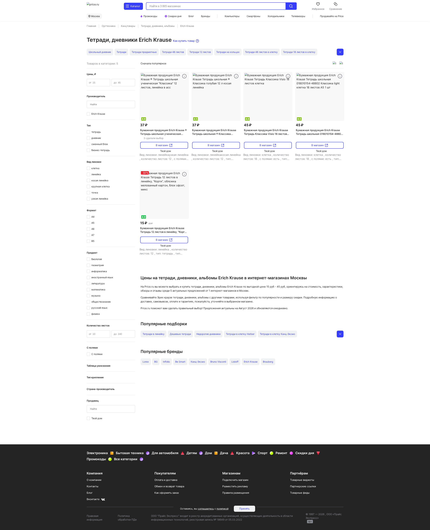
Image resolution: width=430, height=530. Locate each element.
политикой (222, 508)
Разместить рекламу (235, 486)
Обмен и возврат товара (169, 486)
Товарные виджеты (302, 480)
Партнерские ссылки (303, 486)
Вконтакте (93, 499)
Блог (90, 492)
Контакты (92, 486)
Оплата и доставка (165, 480)
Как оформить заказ (166, 492)
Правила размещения (235, 492)
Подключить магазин (235, 480)
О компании (94, 480)
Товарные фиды (300, 492)
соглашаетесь (206, 508)
